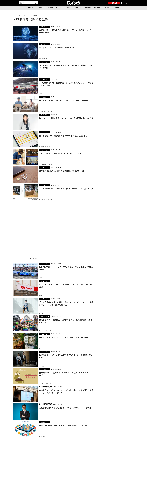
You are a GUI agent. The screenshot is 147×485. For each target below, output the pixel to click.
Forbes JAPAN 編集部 (45, 330)
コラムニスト (78, 8)
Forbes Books (43, 76)
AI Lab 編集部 (43, 436)
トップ (16, 16)
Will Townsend (43, 58)
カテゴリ (59, 8)
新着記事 (30, 8)
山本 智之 (41, 366)
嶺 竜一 (41, 348)
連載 (68, 8)
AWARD (88, 8)
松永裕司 (41, 93)
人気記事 (39, 8)
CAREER (98, 8)
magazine (41, 129)
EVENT (117, 8)
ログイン (127, 3)
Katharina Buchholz (44, 146)
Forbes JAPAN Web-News (46, 111)
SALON (107, 8)
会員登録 (114, 3)
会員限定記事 (49, 8)
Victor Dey (42, 40)
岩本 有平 (41, 313)
